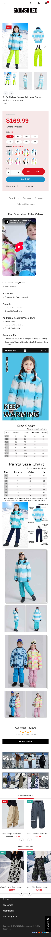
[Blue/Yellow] (25, 152)
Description (14, 198)
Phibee (4, 103)
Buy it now (25, 179)
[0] (46, 3)
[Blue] (9, 152)
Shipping (38, 198)
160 (26, 142)
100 (10, 136)
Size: (9, 132)
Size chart (29, 186)
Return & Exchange (26, 204)
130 (35, 136)
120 (26, 136)
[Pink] (17, 161)
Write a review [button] (25, 741)
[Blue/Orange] (17, 152)
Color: (14, 146)
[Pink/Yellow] (34, 161)
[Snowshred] (25, 10)
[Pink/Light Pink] (9, 161)
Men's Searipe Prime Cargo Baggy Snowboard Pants (21, 834)
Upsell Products (25, 847)
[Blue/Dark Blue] (34, 152)
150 (18, 142)
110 (18, 136)
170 (35, 142)
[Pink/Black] (25, 161)
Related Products (26, 795)
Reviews (27, 198)
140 (10, 142)
